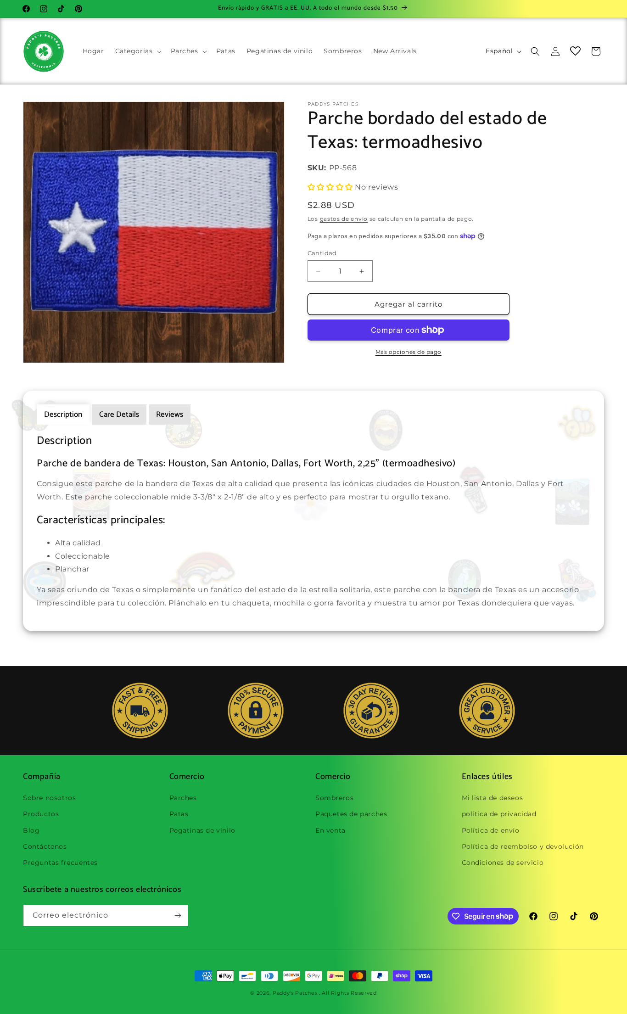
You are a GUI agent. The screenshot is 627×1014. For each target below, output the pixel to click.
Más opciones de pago (408, 351)
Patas (179, 814)
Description (63, 414)
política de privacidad (499, 814)
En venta (330, 830)
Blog (31, 830)
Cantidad (322, 253)
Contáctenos (45, 846)
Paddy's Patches (295, 993)
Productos (41, 814)
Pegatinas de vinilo (202, 830)
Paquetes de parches (351, 814)
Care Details (119, 414)
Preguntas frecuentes (60, 862)
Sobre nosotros (49, 798)
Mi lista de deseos (492, 798)
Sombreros (334, 798)
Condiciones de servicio (503, 862)
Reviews (169, 414)
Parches (183, 798)
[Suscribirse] (178, 915)
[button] (137, 51)
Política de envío (491, 830)
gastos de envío (344, 218)
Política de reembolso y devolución (523, 846)
